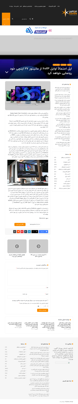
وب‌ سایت (25, 294)
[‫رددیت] (18, 231)
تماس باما (16, 6)
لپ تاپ (63, 38)
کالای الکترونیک (52, 6)
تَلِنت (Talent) (66, 162)
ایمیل (46, 294)
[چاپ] (14, 231)
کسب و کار (67, 174)
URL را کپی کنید (20, 224)
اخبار (21, 6)
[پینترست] (22, 231)
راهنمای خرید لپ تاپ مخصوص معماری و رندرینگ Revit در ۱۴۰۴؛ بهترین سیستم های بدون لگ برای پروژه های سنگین (39, 384)
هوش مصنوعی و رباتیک (39, 6)
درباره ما (11, 6)
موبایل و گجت (56, 65)
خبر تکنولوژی (67, 164)
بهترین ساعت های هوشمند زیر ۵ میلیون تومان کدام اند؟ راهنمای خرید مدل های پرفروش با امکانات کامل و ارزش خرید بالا (47, 325)
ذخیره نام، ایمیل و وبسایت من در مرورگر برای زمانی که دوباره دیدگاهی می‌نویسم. (29, 300)
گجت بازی (67, 176)
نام (47, 287)
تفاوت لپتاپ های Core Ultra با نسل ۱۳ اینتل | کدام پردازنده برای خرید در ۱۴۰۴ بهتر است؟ (62, 144)
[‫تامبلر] (25, 231)
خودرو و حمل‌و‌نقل (66, 167)
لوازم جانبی (63, 65)
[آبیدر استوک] (39, 30)
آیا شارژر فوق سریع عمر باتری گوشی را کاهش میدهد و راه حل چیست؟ (63, 114)
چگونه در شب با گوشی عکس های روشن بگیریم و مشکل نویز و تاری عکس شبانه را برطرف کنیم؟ (62, 109)
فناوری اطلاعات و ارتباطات (64, 169)
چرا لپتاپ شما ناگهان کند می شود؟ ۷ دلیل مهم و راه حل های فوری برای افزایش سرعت (63, 125)
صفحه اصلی (68, 38)
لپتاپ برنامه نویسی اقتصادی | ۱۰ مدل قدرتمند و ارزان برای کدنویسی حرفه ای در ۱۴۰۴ (62, 138)
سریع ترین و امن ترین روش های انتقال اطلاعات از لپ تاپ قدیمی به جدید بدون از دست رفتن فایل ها (39, 348)
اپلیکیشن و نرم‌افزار (27, 6)
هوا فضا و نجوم (66, 186)
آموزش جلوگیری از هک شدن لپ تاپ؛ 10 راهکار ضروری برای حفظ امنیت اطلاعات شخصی (62, 120)
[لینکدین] (29, 231)
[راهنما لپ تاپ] (69, 13)
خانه (59, 6)
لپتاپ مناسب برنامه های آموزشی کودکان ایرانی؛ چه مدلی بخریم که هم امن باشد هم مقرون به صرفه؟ (62, 96)
